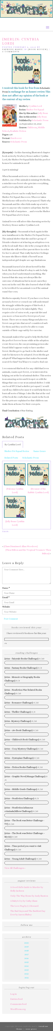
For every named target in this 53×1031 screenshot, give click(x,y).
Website (6, 606)
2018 (26, 950)
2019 (26, 946)
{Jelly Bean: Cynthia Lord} (14, 523)
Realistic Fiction (18, 131)
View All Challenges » (14, 868)
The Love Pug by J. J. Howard (24, 906)
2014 (26, 966)
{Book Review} (38, 49)
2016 (26, 958)
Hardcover (16, 138)
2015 (26, 962)
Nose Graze (31, 1029)
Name (6, 588)
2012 (26, 974)
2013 (26, 970)
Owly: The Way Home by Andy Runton (29, 895)
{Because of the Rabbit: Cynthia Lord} (38, 490)
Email (6, 597)
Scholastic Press (40, 120)
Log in (13, 994)
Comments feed (18, 1004)
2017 (27, 954)
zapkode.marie (12, 49)
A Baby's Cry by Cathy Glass (23, 901)
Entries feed (16, 999)
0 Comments (11, 51)
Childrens (32, 127)
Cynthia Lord (35, 106)
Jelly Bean (43, 113)
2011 (27, 977)
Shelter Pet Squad (35, 109)
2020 (26, 943)
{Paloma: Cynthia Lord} (14, 490)
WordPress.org (18, 1009)
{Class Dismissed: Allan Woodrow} (21, 546)
